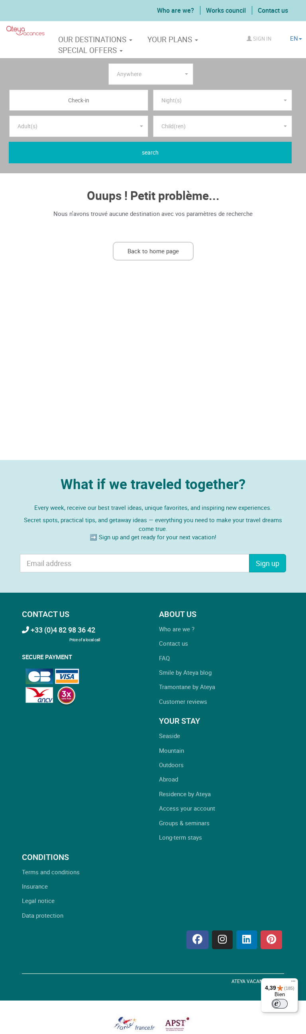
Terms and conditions (51, 872)
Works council (226, 10)
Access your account (187, 808)
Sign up (267, 563)
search (150, 152)
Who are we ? (176, 629)
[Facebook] (197, 939)
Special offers (88, 50)
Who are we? (175, 10)
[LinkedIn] (246, 939)
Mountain (171, 750)
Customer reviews (183, 701)
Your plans (170, 39)
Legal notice (38, 901)
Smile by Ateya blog (185, 672)
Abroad (168, 779)
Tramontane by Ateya (187, 687)
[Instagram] (222, 939)
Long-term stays (180, 837)
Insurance (35, 886)
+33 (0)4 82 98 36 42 (62, 629)
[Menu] (293, 983)
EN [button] (294, 38)
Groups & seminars (184, 823)
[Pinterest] (271, 939)
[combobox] (150, 74)
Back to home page (153, 251)
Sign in (261, 38)
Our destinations (93, 39)
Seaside (169, 736)
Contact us (273, 10)
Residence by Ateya (185, 794)
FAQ (164, 658)
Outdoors (171, 765)
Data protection (42, 915)
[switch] (280, 1004)
